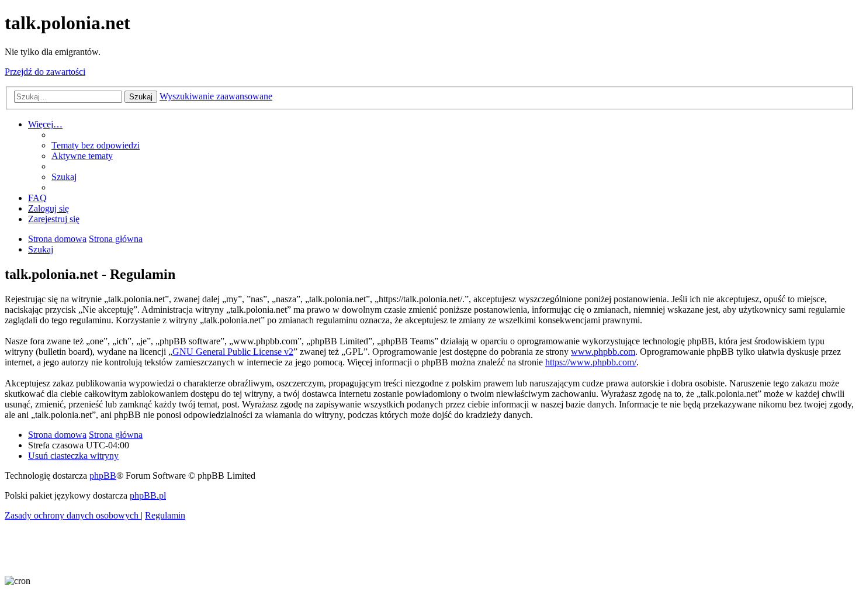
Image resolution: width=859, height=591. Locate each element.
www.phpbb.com (603, 352)
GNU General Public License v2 (232, 352)
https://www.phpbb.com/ (590, 362)
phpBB (102, 476)
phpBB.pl (148, 495)
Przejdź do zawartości (45, 72)
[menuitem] (95, 145)
